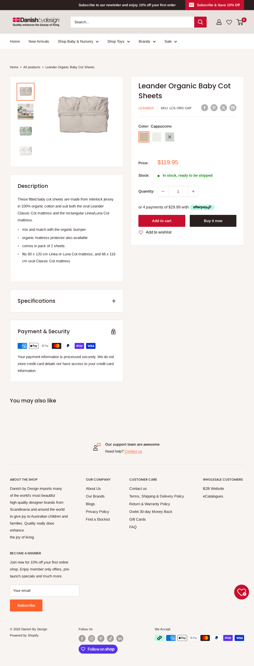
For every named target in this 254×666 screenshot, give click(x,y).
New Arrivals (39, 41)
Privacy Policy (97, 511)
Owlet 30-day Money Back (150, 511)
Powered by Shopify (24, 635)
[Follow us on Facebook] (82, 638)
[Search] (200, 22)
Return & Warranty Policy (149, 504)
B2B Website (213, 488)
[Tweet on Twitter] (223, 107)
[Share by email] (232, 107)
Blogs (90, 504)
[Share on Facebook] (204, 107)
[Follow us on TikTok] (110, 638)
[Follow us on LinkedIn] (119, 638)
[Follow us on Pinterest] (100, 638)
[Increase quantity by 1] (193, 191)
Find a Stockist (98, 519)
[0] (240, 22)
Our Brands (95, 496)
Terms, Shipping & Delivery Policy (156, 496)
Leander (146, 108)
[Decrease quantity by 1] (163, 191)
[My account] (219, 22)
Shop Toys (116, 41)
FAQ (133, 527)
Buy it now (213, 221)
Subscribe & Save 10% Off (218, 5)
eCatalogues (213, 496)
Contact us (133, 451)
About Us (93, 488)
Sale (168, 41)
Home (15, 41)
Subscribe (26, 605)
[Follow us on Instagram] (91, 638)
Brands (144, 41)
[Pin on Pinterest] (214, 107)
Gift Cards (137, 519)
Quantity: (146, 191)
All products (31, 67)
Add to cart (161, 221)
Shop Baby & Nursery (75, 41)
